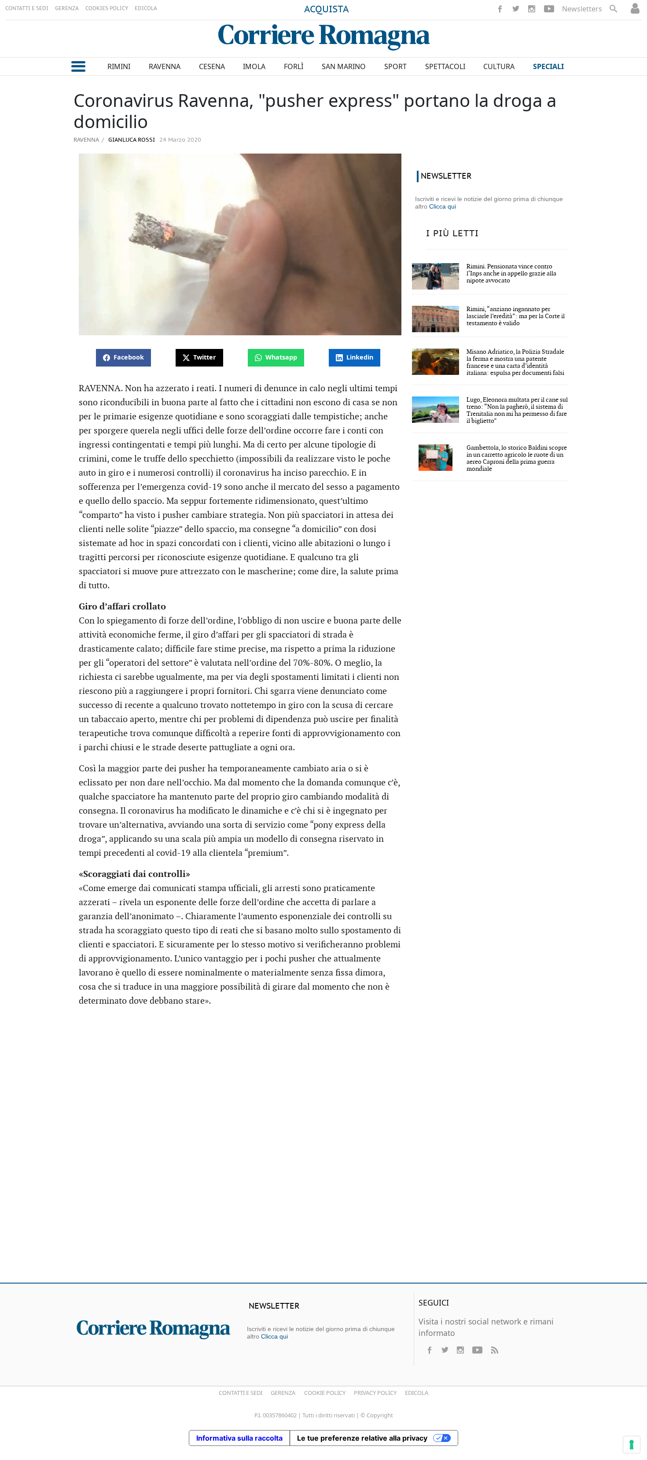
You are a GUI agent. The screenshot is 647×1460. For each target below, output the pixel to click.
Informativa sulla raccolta (239, 1438)
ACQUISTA (326, 9)
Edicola (416, 1393)
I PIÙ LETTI (452, 233)
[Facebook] (500, 8)
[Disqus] (323, 1149)
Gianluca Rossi (131, 140)
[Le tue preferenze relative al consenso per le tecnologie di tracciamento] (631, 1444)
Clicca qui (442, 206)
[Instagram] (531, 8)
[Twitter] (515, 8)
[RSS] (494, 1350)
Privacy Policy (375, 1393)
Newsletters (582, 9)
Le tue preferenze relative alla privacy (362, 1438)
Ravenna (86, 139)
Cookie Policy (325, 1393)
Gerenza (283, 1393)
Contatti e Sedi (240, 1393)
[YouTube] (549, 8)
